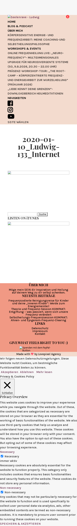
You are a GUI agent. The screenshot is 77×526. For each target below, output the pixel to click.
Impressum (40, 331)
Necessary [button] (7, 452)
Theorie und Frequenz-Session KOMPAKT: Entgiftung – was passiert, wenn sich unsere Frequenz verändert (38, 311)
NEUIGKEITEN (17, 98)
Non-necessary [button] (10, 488)
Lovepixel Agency (49, 354)
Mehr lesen (44, 372)
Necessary (11, 456)
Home (12, 21)
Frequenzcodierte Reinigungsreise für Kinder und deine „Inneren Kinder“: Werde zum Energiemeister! (38, 303)
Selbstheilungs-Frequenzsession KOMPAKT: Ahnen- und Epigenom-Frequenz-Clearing (39, 319)
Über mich (15, 30)
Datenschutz (40, 328)
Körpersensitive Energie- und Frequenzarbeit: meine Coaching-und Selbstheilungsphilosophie (36, 39)
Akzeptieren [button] (9, 372)
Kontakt (40, 334)
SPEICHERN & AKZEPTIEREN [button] (20, 523)
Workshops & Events (24, 48)
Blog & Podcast (20, 26)
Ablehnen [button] (27, 372)
